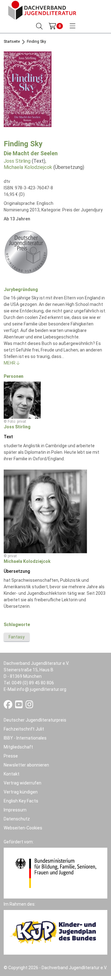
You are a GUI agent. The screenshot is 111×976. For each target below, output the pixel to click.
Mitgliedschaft (18, 746)
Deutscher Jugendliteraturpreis (35, 720)
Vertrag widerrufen (22, 782)
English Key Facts (21, 800)
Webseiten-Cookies (23, 827)
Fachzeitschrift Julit (24, 728)
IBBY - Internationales (25, 737)
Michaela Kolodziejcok (28, 167)
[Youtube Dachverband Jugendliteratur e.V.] (19, 706)
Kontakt (11, 773)
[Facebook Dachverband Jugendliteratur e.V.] (8, 706)
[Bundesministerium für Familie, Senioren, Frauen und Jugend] (55, 872)
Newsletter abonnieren (26, 764)
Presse (11, 755)
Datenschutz (17, 818)
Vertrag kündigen (21, 791)
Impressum (15, 809)
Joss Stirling (17, 161)
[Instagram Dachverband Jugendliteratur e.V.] (29, 706)
